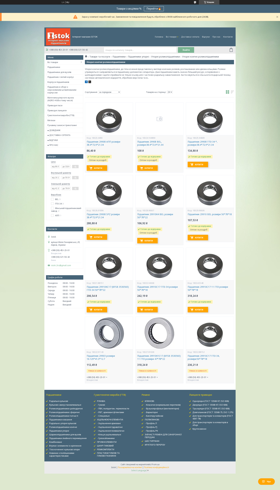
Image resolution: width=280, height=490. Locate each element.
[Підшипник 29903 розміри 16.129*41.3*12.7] (109, 333)
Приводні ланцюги (57, 110)
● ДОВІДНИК (53, 130)
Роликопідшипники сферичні (64, 412)
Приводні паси (54, 105)
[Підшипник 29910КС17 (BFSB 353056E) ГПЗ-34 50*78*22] (109, 264)
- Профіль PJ (151, 427)
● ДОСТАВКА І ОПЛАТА (58, 135)
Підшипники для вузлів (59, 72)
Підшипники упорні (138, 56)
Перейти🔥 (153, 8)
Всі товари (171, 36)
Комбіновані (55, 441)
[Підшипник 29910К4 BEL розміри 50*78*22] (159, 191)
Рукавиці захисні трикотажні (62, 125)
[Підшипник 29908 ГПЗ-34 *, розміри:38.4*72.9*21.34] (210, 119)
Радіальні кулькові (58, 401)
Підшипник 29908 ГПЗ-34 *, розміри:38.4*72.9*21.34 (202, 143)
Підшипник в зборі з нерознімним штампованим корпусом (61, 89)
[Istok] (58, 36)
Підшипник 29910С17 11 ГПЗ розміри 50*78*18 (208, 288)
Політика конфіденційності (156, 467)
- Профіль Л (151, 423)
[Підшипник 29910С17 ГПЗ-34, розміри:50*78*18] (210, 333)
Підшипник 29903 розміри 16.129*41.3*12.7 (101, 357)
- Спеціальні (103, 415)
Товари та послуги (99, 56)
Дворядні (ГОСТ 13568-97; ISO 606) (210, 404)
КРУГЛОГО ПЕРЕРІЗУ (155, 444)
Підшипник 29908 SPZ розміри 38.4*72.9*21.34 (103, 216)
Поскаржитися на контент (130, 467)
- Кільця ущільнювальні (109, 434)
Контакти (228, 36)
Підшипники (53, 67)
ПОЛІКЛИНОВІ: (152, 419)
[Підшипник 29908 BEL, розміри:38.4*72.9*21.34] (159, 119)
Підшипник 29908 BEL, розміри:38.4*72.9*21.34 (150, 143)
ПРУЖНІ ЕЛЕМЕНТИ (107, 441)
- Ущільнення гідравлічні (109, 427)
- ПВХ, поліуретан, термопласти (113, 408)
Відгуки (206, 36)
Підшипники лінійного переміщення (68, 438)
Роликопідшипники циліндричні (66, 408)
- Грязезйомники (106, 438)
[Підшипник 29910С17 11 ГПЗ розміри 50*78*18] (210, 264)
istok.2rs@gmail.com (61, 265)
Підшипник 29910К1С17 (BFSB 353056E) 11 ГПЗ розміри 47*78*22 (159, 357)
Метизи (51, 120)
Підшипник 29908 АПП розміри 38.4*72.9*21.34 (103, 143)
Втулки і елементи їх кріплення (65, 445)
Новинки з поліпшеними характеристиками (61, 454)
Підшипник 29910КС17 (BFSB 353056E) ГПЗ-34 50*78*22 (108, 288)
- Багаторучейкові (154, 415)
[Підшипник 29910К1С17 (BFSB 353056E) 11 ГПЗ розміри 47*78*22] (159, 333)
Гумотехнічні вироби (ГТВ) (60, 115)
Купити (98, 168)
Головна (159, 36)
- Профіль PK (151, 430)
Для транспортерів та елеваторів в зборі (210, 424)
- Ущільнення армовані (109, 423)
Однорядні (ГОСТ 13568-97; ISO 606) (210, 401)
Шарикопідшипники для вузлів (65, 434)
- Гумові (101, 404)
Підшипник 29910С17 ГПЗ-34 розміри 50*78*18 (157, 288)
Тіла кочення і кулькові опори (64, 449)
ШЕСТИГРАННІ (152, 441)
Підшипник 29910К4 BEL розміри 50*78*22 (155, 216)
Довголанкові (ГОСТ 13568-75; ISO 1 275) (212, 412)
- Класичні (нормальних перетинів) (163, 404)
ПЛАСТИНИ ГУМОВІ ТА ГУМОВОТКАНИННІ (108, 454)
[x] (89, 82)
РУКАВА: (101, 401)
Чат (269, 481)
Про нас (216, 36)
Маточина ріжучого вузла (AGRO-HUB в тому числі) (60, 99)
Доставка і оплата (190, 36)
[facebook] (86, 82)
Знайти (186, 50)
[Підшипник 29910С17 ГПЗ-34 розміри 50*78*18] (159, 264)
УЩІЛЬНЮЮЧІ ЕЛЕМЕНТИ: (110, 419)
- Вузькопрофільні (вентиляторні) (162, 408)
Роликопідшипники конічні (63, 427)
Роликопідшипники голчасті (63, 415)
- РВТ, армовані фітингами (110, 412)
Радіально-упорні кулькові (62, 423)
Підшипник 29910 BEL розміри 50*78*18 (210, 214)
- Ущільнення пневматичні (110, 430)
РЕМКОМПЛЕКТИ (105, 449)
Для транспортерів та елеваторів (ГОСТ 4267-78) (212, 417)
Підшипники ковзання (60, 419)
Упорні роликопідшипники (165, 56)
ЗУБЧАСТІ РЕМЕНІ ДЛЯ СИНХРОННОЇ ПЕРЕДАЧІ (163, 436)
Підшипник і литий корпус (60, 76)
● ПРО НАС (52, 145)
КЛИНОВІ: (149, 401)
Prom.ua (155, 464)
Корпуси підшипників (58, 82)
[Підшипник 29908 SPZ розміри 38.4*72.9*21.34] (109, 191)
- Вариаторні (151, 412)
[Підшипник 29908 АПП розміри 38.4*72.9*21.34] (109, 119)
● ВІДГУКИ (52, 140)
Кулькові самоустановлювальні (65, 404)
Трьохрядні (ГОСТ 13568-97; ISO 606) (211, 408)
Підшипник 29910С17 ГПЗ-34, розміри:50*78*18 (204, 357)
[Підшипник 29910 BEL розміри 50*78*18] (210, 191)
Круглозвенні (199, 428)
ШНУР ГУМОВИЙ (105, 445)
